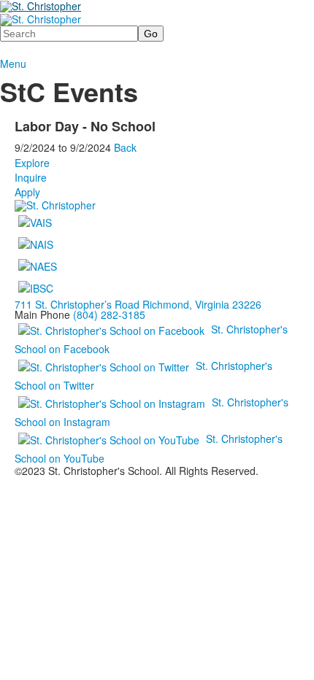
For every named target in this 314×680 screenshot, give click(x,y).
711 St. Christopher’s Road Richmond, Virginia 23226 (138, 304)
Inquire (31, 177)
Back (125, 147)
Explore (32, 162)
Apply (27, 192)
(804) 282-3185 (109, 314)
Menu (13, 63)
